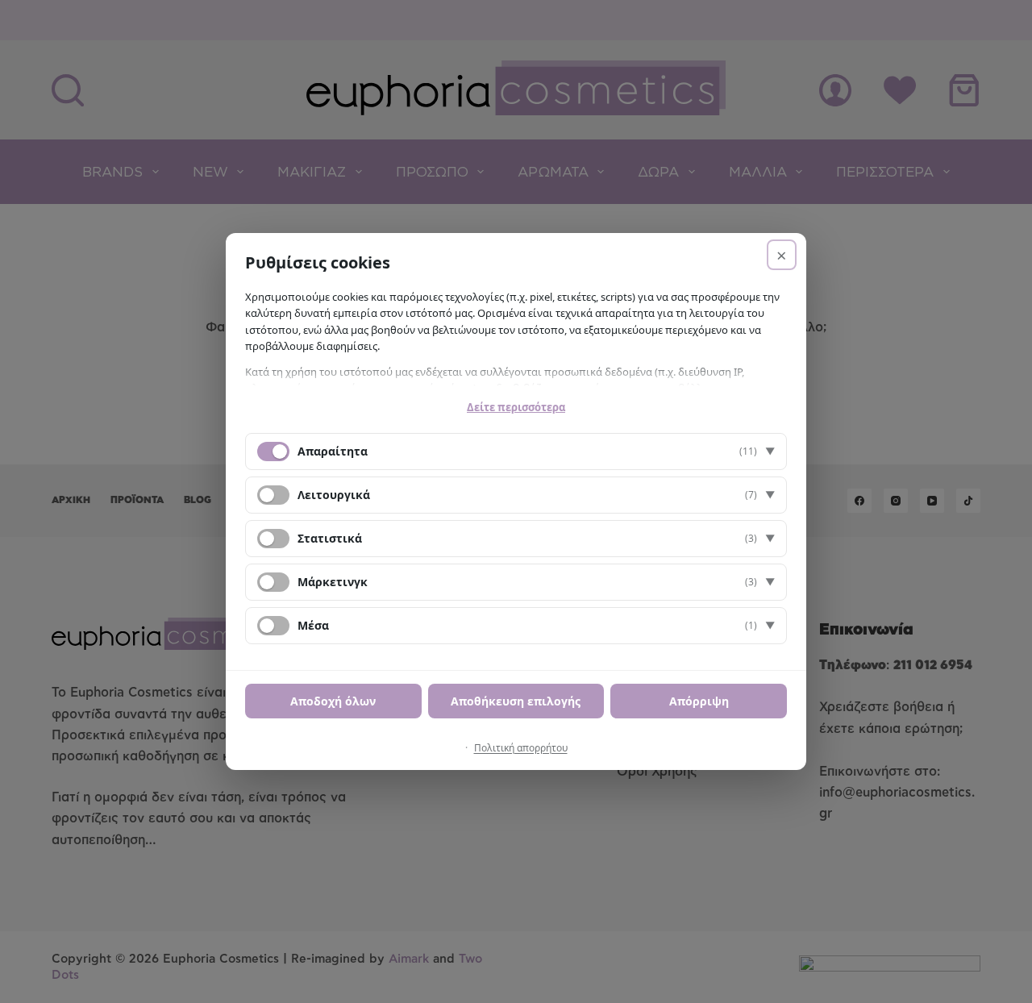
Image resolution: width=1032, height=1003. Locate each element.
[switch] (273, 495)
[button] (516, 451)
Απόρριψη (699, 701)
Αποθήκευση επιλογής (515, 701)
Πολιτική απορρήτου (521, 748)
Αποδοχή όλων (333, 701)
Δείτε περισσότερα (516, 407)
